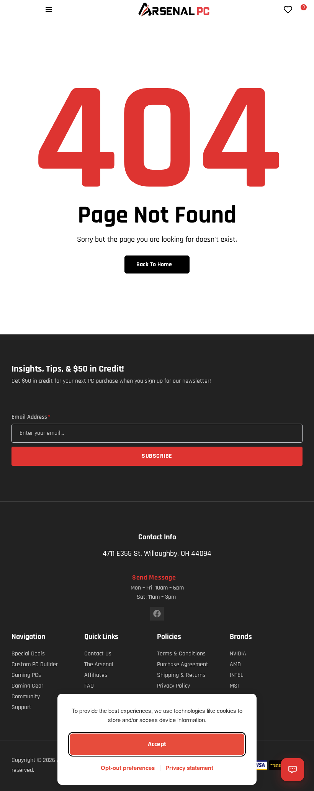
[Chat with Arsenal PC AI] (292, 769)
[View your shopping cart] (299, 10)
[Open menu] (49, 9)
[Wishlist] (288, 9)
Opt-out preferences (128, 767)
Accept (157, 744)
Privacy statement (189, 767)
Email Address (30, 417)
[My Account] (275, 9)
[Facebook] (157, 614)
